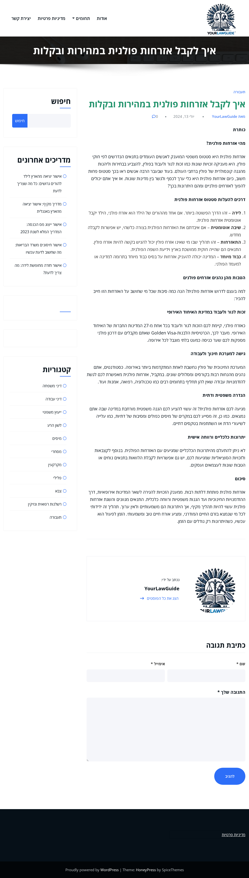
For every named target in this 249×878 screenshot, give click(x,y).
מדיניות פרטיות (51, 18)
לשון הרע (54, 425)
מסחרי (56, 451)
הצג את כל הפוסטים (162, 598)
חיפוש (61, 101)
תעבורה (239, 91)
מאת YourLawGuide (228, 116)
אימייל (158, 663)
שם (240, 663)
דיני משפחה (52, 385)
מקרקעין (55, 464)
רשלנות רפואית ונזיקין (45, 504)
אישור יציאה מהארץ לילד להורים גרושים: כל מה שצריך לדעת (39, 184)
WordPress (109, 869)
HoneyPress (146, 869)
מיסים (57, 438)
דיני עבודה (53, 399)
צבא (58, 491)
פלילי (57, 478)
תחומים (83, 18)
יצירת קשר (21, 18)
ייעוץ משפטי (52, 412)
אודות (102, 18)
